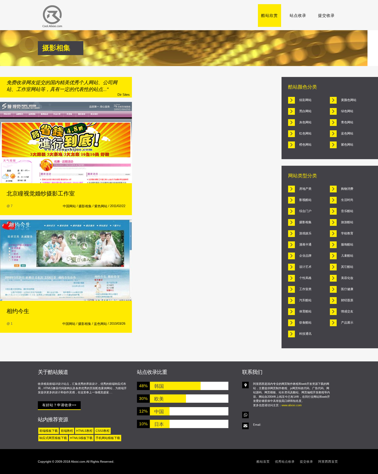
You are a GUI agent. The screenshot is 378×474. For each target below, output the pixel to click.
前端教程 (67, 430)
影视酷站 (305, 200)
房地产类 (305, 188)
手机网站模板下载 (108, 438)
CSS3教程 (103, 430)
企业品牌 (305, 255)
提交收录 (326, 15)
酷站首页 (263, 461)
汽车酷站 (305, 300)
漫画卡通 (305, 244)
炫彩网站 (305, 100)
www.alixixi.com (292, 405)
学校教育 (347, 233)
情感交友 (347, 311)
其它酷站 (347, 266)
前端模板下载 (48, 430)
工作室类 (305, 289)
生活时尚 (347, 200)
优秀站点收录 (285, 461)
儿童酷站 (347, 255)
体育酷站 (305, 311)
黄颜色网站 (348, 100)
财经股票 (347, 300)
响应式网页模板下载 (53, 438)
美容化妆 (347, 278)
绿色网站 (347, 111)
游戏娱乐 (305, 233)
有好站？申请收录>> (59, 405)
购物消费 (347, 188)
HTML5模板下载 (81, 438)
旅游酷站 (347, 222)
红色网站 (305, 133)
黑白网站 (305, 111)
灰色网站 (305, 122)
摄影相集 (85, 206)
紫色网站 (100, 206)
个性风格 (305, 278)
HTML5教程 (84, 430)
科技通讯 (305, 333)
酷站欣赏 (269, 15)
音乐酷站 (347, 211)
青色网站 (347, 122)
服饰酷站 (347, 244)
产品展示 (347, 322)
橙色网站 (305, 144)
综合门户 (305, 211)
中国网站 (69, 206)
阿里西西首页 (328, 461)
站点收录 (298, 15)
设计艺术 (305, 266)
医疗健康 (347, 289)
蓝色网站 (100, 324)
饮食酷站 (305, 322)
